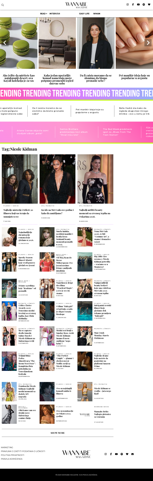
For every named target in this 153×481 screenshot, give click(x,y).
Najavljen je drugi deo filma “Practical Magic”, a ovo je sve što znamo (64, 288)
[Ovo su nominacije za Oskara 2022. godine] (47, 414)
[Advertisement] (133, 163)
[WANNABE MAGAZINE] (76, 457)
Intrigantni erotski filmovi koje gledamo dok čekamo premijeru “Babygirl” (102, 310)
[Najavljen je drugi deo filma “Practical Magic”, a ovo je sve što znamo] (47, 288)
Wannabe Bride (101, 406)
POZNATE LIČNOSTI (102, 229)
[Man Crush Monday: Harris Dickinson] (84, 336)
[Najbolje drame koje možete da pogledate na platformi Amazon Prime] (84, 361)
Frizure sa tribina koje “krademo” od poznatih (27, 288)
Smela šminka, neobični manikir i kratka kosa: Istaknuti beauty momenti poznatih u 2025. (64, 238)
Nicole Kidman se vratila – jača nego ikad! (102, 391)
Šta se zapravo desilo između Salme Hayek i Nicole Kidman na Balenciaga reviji (27, 335)
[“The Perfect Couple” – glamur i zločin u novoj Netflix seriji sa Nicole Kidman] (47, 361)
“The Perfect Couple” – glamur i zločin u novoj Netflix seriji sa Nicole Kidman (64, 360)
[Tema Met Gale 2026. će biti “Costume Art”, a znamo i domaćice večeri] (84, 237)
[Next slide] (148, 42)
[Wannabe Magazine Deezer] (149, 4)
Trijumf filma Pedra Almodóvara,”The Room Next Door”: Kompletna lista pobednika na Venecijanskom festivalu (27, 364)
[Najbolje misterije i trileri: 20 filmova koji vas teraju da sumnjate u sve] (20, 179)
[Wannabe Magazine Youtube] (138, 4)
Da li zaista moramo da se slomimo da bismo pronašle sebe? (96, 78)
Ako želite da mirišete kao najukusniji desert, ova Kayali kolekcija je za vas (19, 78)
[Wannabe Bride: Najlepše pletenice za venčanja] (84, 415)
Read (43, 14)
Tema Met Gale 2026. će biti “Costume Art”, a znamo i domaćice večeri (102, 236)
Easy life (84, 14)
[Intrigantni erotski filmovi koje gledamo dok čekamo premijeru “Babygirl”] (84, 311)
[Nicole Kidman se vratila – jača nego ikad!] (84, 391)
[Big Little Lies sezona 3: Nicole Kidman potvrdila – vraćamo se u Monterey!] (84, 262)
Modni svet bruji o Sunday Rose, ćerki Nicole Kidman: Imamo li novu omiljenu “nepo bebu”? (65, 337)
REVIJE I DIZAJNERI (23, 407)
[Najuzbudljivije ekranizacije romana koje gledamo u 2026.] (9, 237)
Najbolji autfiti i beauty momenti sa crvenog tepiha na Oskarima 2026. (94, 213)
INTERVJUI (54, 14)
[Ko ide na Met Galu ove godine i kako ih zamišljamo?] (57, 179)
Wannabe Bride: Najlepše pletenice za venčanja (102, 414)
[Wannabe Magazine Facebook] (132, 4)
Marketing (7, 447)
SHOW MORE (58, 432)
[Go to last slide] (5, 42)
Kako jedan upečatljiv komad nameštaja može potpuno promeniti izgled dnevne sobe (57, 79)
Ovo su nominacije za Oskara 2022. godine (64, 413)
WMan (96, 14)
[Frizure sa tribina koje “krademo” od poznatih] (9, 288)
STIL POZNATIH (48, 206)
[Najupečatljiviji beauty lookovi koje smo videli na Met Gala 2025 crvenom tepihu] (84, 288)
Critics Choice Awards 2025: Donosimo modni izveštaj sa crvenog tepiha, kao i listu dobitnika (27, 312)
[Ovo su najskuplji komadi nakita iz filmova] (47, 391)
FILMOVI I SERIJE (11, 206)
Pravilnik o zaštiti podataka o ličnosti (23, 451)
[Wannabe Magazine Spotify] (143, 4)
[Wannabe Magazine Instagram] (127, 4)
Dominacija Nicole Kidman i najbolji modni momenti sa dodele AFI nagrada (27, 391)
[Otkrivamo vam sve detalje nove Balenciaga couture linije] (9, 414)
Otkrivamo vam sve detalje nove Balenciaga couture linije (27, 414)
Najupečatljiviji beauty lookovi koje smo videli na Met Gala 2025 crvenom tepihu (102, 288)
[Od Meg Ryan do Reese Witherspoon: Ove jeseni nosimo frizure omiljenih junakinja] (47, 262)
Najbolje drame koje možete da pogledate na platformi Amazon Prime (102, 360)
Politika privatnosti (12, 455)
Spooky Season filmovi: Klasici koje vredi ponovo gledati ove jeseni (27, 261)
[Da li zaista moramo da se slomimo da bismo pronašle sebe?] (96, 68)
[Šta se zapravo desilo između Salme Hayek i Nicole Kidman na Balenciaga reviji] (9, 336)
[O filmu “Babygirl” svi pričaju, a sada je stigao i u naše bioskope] (47, 311)
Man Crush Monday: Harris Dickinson (101, 335)
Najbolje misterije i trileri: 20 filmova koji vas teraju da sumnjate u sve (18, 213)
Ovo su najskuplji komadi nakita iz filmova (64, 391)
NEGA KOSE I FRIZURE (62, 255)
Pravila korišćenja (11, 459)
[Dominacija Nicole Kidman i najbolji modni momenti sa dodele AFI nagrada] (9, 391)
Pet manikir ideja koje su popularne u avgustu (134, 77)
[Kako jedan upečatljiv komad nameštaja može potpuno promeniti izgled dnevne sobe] (57, 68)
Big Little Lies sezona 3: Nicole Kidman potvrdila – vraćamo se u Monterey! (102, 261)
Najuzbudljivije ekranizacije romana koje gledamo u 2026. (26, 236)
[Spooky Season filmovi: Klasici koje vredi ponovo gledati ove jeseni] (9, 262)
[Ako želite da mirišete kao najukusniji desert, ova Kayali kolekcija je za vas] (18, 68)
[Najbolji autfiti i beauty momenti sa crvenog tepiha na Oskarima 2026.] (95, 179)
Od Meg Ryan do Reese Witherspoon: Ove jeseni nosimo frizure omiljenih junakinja (64, 264)
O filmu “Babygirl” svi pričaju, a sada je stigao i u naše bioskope (64, 310)
